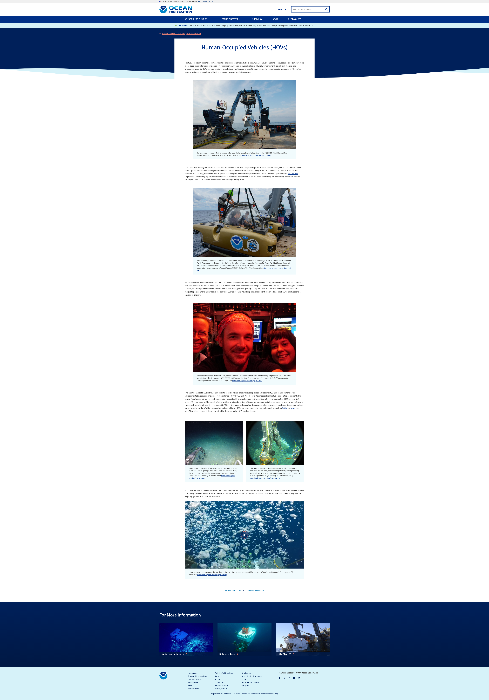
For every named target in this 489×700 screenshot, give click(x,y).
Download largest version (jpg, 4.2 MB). (256, 155)
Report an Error (221, 685)
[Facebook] (280, 678)
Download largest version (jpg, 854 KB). (265, 478)
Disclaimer (246, 673)
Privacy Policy (221, 688)
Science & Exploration (197, 676)
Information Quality (250, 682)
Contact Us (219, 682)
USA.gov (245, 685)
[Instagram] (289, 678)
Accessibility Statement (252, 676)
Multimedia (193, 682)
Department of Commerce (221, 694)
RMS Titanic (293, 173)
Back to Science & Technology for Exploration (181, 33)
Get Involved (193, 688)
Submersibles (227, 654)
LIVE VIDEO (182, 25)
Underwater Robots (172, 654)
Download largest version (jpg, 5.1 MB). (247, 380)
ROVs (284, 408)
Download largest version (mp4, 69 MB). (212, 575)
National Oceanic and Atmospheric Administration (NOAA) (256, 694)
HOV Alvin (283, 654)
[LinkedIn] (299, 678)
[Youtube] (294, 678)
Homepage (193, 673)
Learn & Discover (195, 679)
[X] (284, 678)
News (190, 685)
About (217, 679)
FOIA (244, 679)
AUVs (293, 408)
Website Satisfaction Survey (224, 675)
